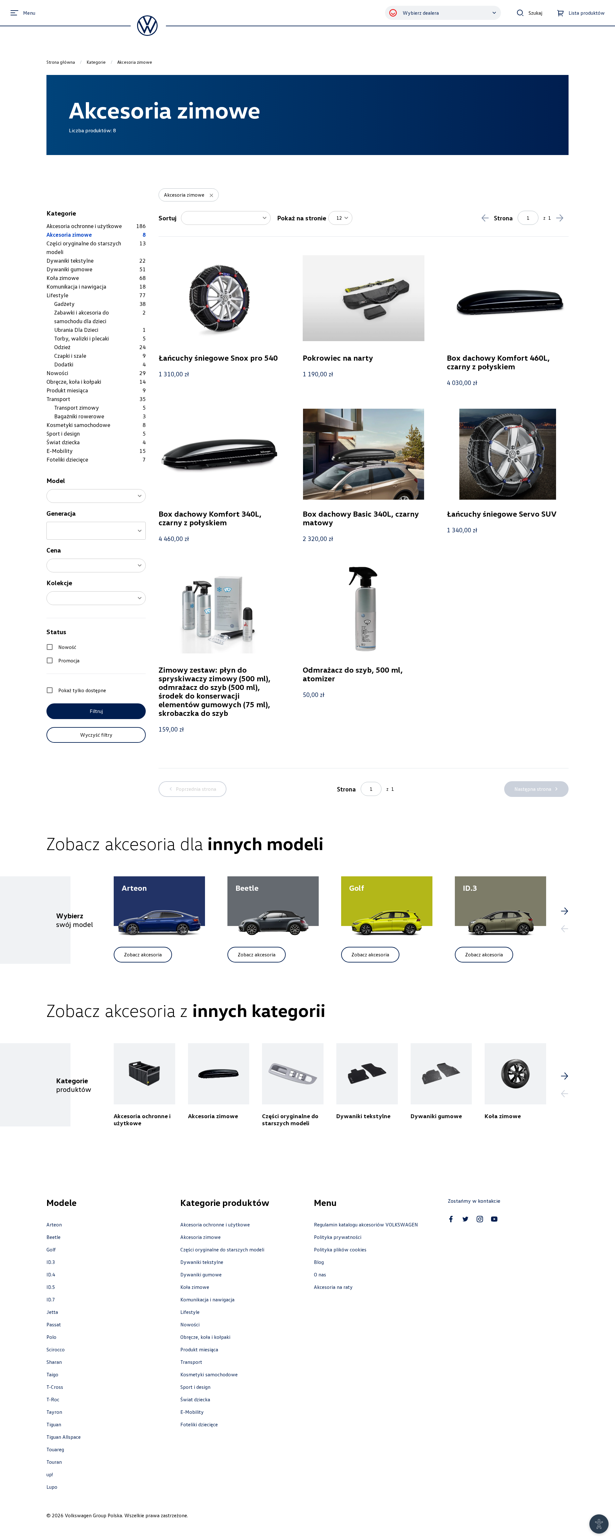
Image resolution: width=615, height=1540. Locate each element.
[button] (96, 496)
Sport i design (195, 1387)
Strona (503, 218)
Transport (191, 1362)
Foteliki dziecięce (199, 1424)
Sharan (54, 1362)
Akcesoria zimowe (200, 1237)
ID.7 (50, 1299)
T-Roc (52, 1399)
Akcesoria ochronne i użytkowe (215, 1224)
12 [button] (339, 218)
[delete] (211, 195)
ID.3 (50, 1262)
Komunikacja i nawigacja (207, 1299)
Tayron (54, 1412)
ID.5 (50, 1287)
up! (49, 1474)
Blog (319, 1262)
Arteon (54, 1224)
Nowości (190, 1324)
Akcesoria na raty (333, 1287)
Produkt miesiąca (199, 1349)
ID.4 (50, 1274)
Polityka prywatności (337, 1237)
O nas (320, 1274)
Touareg (55, 1449)
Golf (51, 1249)
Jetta (52, 1312)
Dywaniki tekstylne (201, 1262)
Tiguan (53, 1424)
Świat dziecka (195, 1399)
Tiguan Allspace (63, 1437)
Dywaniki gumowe (201, 1274)
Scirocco (55, 1349)
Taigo (52, 1374)
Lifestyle (190, 1312)
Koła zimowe (194, 1287)
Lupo (51, 1487)
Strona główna (60, 62)
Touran (54, 1462)
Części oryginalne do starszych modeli (222, 1249)
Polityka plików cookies (340, 1249)
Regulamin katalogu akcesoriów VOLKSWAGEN (366, 1224)
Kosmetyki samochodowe (209, 1374)
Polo (51, 1337)
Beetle (53, 1237)
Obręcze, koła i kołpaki (205, 1337)
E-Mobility (192, 1412)
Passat (53, 1324)
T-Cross (54, 1387)
